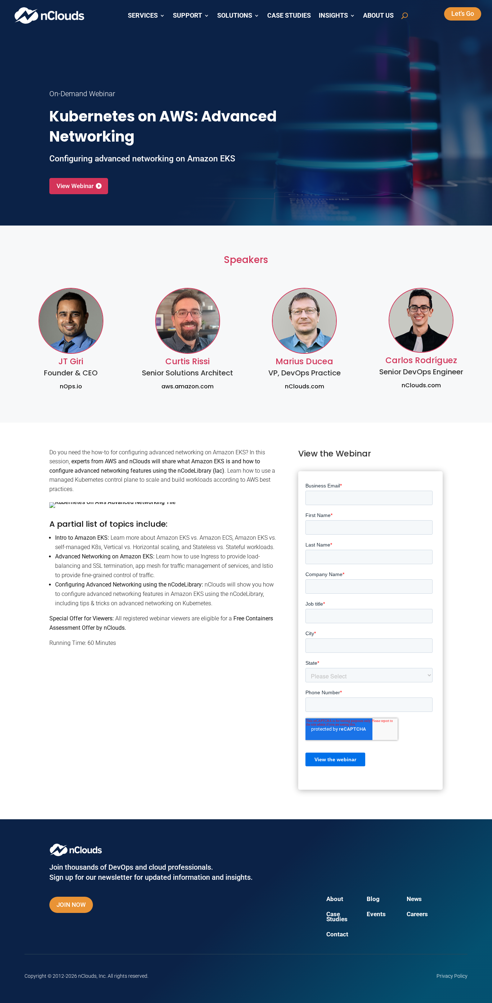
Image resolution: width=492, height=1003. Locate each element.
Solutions (234, 15)
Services (143, 15)
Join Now (71, 904)
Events (376, 914)
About (334, 899)
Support (187, 15)
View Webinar (75, 186)
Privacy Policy (452, 976)
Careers (417, 914)
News (414, 899)
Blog (373, 899)
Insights (333, 15)
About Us (378, 15)
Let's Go (462, 13)
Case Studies (289, 15)
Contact (337, 935)
